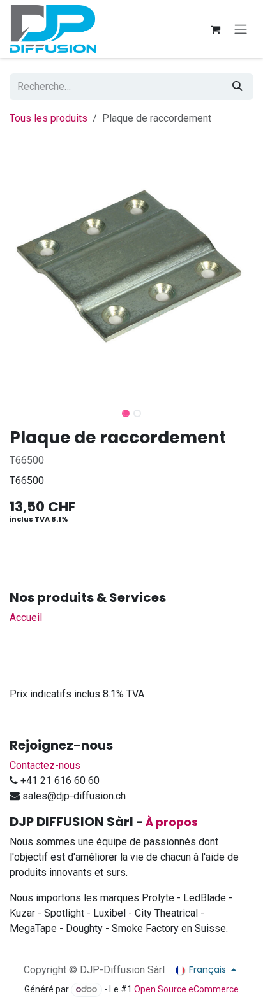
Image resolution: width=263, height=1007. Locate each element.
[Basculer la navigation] (240, 29)
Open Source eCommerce (186, 989)
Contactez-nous (45, 765)
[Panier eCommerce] (215, 29)
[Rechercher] (237, 86)
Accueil (26, 617)
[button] (13, 409)
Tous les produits (48, 118)
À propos (172, 822)
